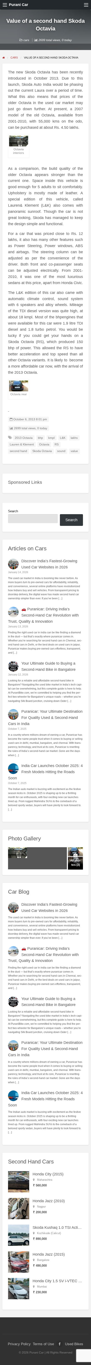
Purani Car (18, 5)
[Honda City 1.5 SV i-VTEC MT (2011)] (18, 1288)
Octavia (44, 444)
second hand (18, 451)
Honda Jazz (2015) (49, 1254)
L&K (62, 437)
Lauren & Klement (22, 444)
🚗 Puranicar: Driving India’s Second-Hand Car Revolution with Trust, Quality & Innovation (43, 615)
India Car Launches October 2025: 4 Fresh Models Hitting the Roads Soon (45, 772)
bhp (40, 437)
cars (26, 40)
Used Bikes (74, 1344)
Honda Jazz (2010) (49, 1201)
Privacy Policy (19, 1344)
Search (13, 511)
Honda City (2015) (48, 1174)
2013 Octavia (24, 437)
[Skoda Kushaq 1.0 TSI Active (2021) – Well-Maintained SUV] (18, 1235)
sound (61, 451)
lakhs (74, 437)
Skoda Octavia (42, 451)
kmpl (51, 437)
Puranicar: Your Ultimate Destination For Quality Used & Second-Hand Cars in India (45, 717)
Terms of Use (43, 1344)
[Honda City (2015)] (18, 1181)
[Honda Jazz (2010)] (18, 1208)
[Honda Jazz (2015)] (18, 1262)
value (74, 451)
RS (57, 444)
